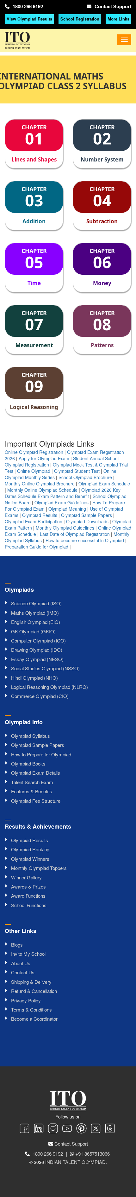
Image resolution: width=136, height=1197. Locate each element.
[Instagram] (53, 1129)
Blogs (17, 944)
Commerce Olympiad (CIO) (40, 696)
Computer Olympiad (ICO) (38, 640)
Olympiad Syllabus (30, 735)
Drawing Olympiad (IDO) (36, 649)
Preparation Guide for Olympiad (36, 546)
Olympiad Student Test (77, 471)
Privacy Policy (26, 1000)
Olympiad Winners (30, 858)
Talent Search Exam (32, 782)
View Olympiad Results (29, 19)
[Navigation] (124, 39)
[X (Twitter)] (95, 1129)
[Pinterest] (81, 1129)
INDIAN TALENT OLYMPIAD (75, 1162)
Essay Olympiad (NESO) (37, 659)
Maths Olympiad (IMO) (35, 612)
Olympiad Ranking (30, 849)
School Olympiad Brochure (85, 477)
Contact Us (22, 972)
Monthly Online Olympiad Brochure (40, 483)
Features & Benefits (31, 791)
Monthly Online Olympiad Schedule (42, 490)
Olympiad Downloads (87, 521)
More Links (118, 19)
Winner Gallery (26, 877)
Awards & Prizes (28, 886)
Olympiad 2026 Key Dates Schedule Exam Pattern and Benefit (63, 493)
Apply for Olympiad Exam (44, 458)
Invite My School (28, 953)
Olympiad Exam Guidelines (61, 502)
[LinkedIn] (38, 1129)
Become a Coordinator (34, 1018)
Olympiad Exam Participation (33, 521)
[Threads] (109, 1129)
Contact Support (113, 6)
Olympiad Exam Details (35, 772)
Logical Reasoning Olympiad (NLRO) (49, 687)
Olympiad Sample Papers (86, 515)
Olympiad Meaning (67, 509)
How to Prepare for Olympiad (41, 754)
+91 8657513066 (92, 1153)
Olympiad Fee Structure (35, 800)
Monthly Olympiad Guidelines (65, 528)
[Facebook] (24, 1129)
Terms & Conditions (31, 1009)
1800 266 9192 (28, 6)
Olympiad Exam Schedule (104, 483)
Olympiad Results (39, 515)
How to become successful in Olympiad (85, 540)
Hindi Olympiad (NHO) (34, 677)
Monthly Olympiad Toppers (39, 868)
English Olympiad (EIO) (35, 622)
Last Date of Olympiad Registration (75, 534)
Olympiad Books (28, 763)
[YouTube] (67, 1129)
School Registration (79, 19)
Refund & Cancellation (34, 991)
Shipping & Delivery (31, 981)
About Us (20, 963)
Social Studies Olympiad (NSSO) (45, 668)
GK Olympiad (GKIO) (33, 631)
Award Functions (28, 895)
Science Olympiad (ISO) (36, 603)
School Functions (28, 905)
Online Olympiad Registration (34, 452)
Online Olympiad (33, 471)
